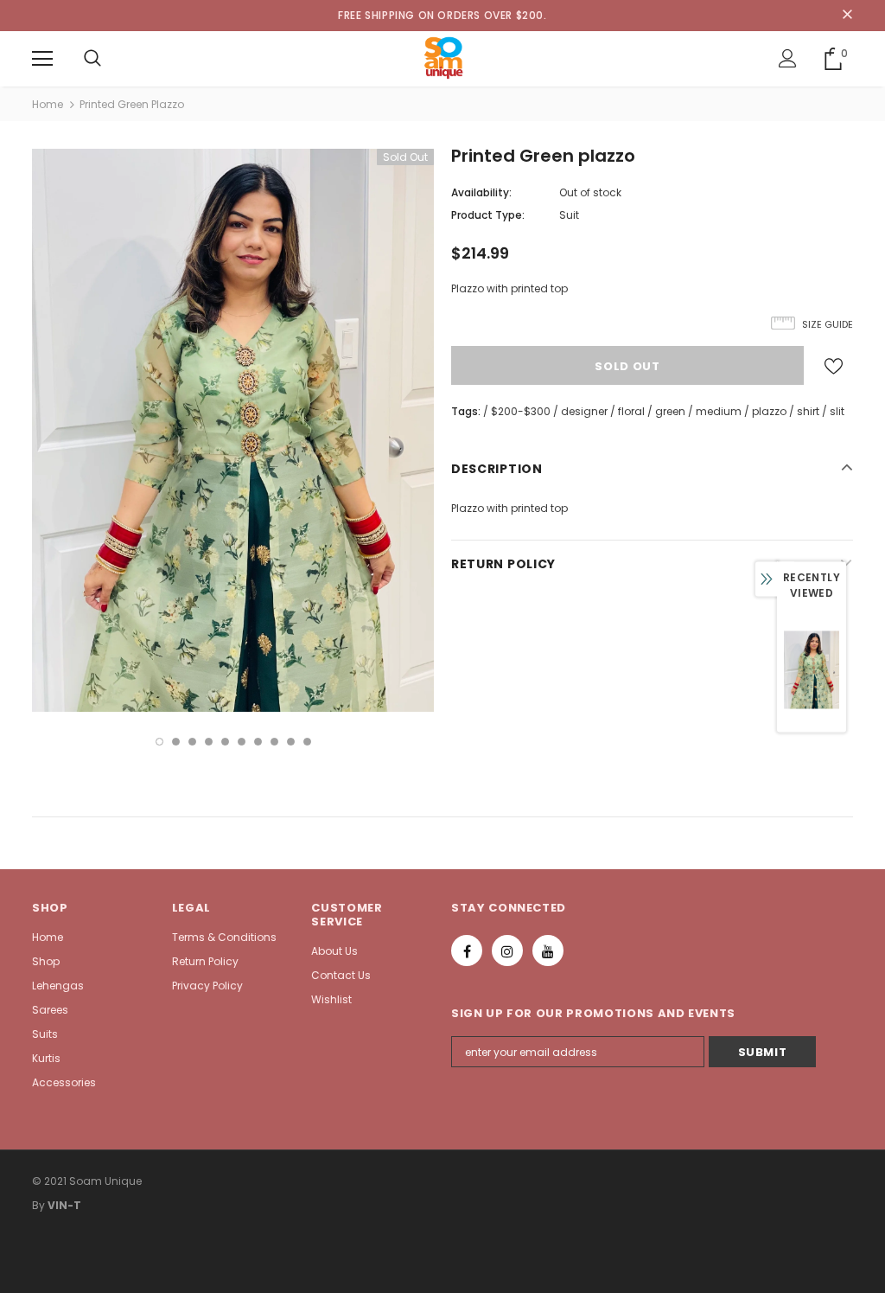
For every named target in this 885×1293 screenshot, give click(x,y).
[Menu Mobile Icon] (42, 58)
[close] (847, 15)
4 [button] (209, 742)
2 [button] (176, 742)
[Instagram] (507, 950)
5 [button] (225, 742)
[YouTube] (547, 950)
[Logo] (443, 58)
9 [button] (291, 742)
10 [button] (307, 742)
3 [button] (192, 742)
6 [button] (241, 742)
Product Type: (488, 215)
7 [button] (258, 742)
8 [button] (274, 742)
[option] (233, 430)
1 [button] (159, 742)
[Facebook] (466, 950)
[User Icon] (788, 58)
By (38, 1205)
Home (47, 104)
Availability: (481, 192)
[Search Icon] (92, 58)
